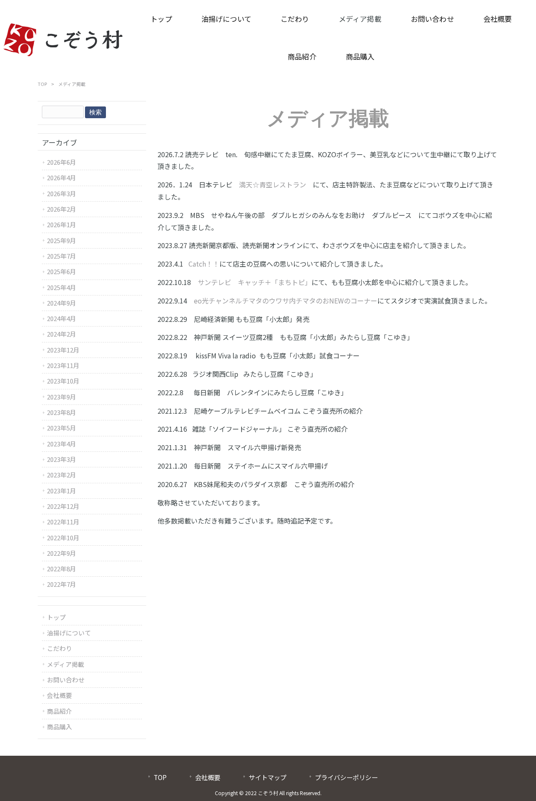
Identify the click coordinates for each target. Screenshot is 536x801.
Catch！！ (203, 264)
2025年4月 (61, 287)
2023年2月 (61, 474)
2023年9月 (61, 396)
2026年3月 (61, 193)
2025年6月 (61, 271)
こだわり (59, 648)
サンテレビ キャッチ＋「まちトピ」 (255, 282)
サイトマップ (267, 777)
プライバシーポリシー (346, 777)
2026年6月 (61, 162)
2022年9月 (61, 553)
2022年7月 (61, 584)
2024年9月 (61, 302)
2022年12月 (63, 506)
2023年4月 (61, 443)
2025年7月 (61, 255)
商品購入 (59, 726)
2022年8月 (61, 568)
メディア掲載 (65, 664)
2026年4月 (61, 177)
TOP (42, 83)
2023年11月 (63, 365)
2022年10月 (63, 537)
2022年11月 (63, 521)
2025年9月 (61, 240)
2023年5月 (61, 427)
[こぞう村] (63, 38)
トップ (56, 617)
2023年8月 (61, 412)
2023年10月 (63, 380)
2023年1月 (61, 490)
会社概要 (59, 695)
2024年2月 (61, 333)
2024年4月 (61, 318)
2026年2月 (61, 209)
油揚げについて (69, 632)
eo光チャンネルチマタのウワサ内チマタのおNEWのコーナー (285, 301)
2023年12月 (63, 349)
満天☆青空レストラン (272, 184)
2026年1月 (61, 224)
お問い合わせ (66, 679)
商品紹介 (59, 711)
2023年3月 (61, 459)
